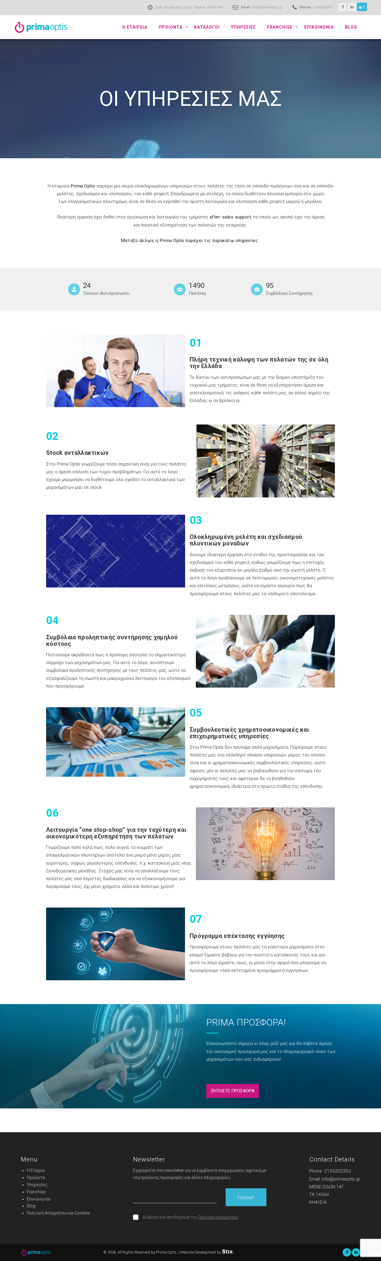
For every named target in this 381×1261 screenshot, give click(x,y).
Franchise (280, 27)
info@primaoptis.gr (267, 7)
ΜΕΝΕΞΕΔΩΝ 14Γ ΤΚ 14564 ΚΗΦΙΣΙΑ (326, 1194)
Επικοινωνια (319, 27)
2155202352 (322, 7)
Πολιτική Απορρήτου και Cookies (58, 1213)
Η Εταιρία (36, 1170)
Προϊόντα (36, 1177)
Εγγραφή (246, 1197)
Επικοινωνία (38, 1199)
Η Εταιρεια (134, 27)
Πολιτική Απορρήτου (218, 1217)
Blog (351, 27)
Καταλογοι (207, 27)
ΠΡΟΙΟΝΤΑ (170, 27)
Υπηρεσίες (37, 1184)
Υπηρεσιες (243, 27)
